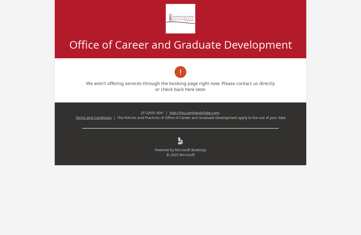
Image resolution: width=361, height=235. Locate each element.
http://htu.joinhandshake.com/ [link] (194, 112)
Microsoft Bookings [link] (190, 149)
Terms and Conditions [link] (94, 117)
